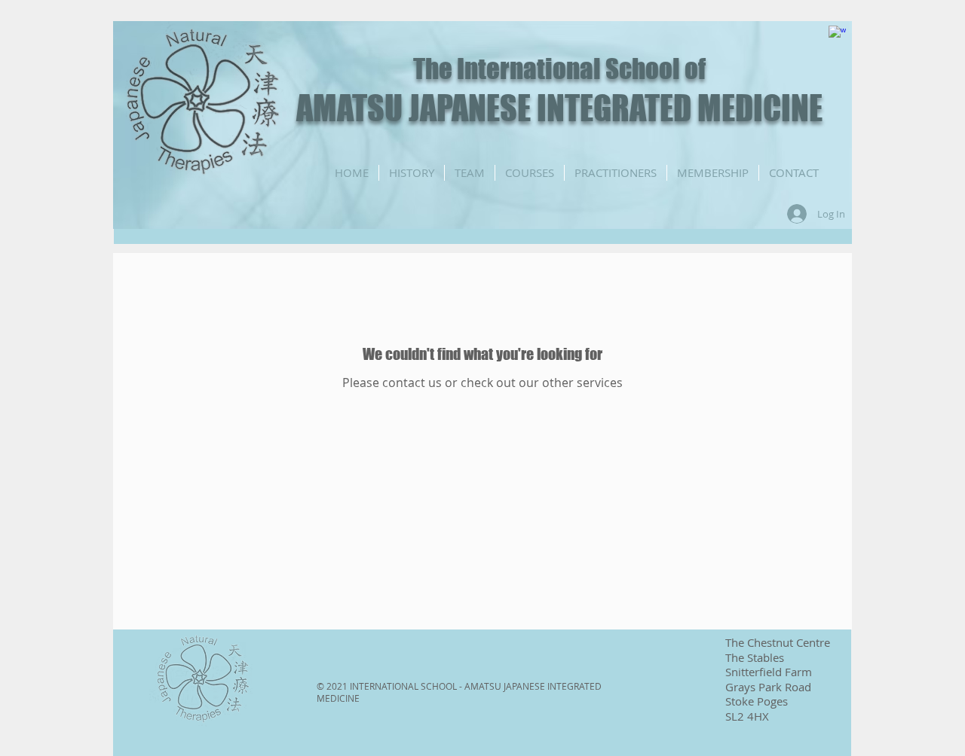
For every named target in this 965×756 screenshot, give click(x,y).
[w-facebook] (837, 34)
